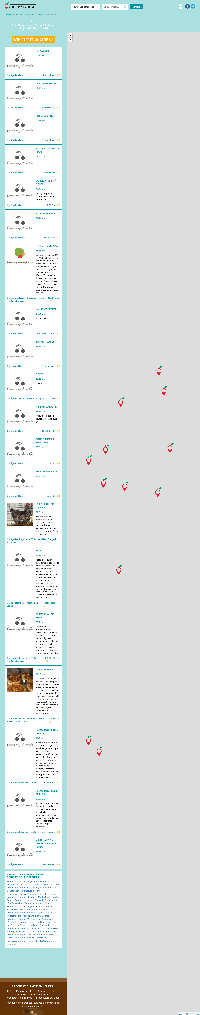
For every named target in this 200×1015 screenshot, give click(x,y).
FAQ (53, 991)
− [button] (70, 39)
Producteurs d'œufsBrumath (29, 900)
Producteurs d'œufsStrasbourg (22, 887)
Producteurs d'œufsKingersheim (39, 931)
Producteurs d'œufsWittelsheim (31, 937)
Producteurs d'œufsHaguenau (22, 906)
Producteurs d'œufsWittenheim (23, 928)
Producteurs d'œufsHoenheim (22, 897)
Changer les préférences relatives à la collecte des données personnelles (33, 1004)
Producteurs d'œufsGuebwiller (35, 925)
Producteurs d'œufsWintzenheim (23, 919)
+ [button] (70, 35)
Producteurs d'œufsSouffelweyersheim (23, 892)
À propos (42, 991)
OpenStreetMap (193, 1013)
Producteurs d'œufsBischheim (43, 893)
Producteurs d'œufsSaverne (33, 909)
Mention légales (24, 991)
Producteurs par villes (47, 997)
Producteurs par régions (19, 997)
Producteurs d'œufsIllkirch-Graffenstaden (38, 884)
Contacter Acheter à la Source (31, 994)
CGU (9, 991)
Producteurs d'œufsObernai (39, 903)
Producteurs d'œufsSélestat (21, 912)
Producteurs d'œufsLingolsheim (23, 881)
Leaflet (181, 1013)
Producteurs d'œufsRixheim (21, 934)
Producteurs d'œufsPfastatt (21, 940)
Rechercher (136, 6)
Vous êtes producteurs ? (33, 40)
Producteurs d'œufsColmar (35, 915)
